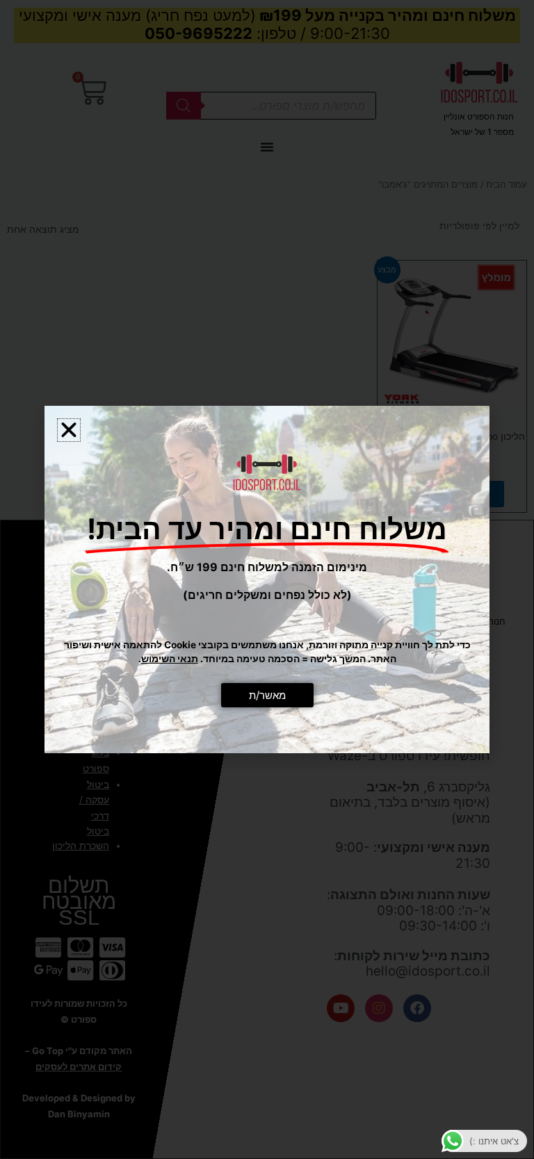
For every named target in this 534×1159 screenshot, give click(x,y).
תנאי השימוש (169, 658)
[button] (68, 430)
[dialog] (267, 579)
